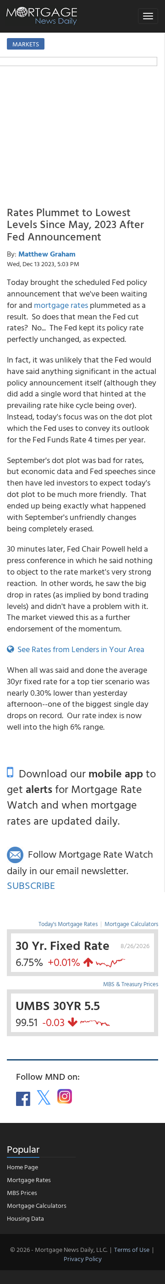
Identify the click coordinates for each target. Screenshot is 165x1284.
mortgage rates (61, 305)
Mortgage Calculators (131, 923)
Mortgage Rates (29, 1179)
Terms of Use (131, 1249)
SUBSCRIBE (31, 885)
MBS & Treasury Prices (130, 983)
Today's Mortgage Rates (68, 923)
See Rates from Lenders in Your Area (79, 649)
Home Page (22, 1167)
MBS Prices (22, 1192)
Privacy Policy (83, 1258)
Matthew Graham (47, 253)
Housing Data (25, 1218)
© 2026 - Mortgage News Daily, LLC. (58, 1249)
